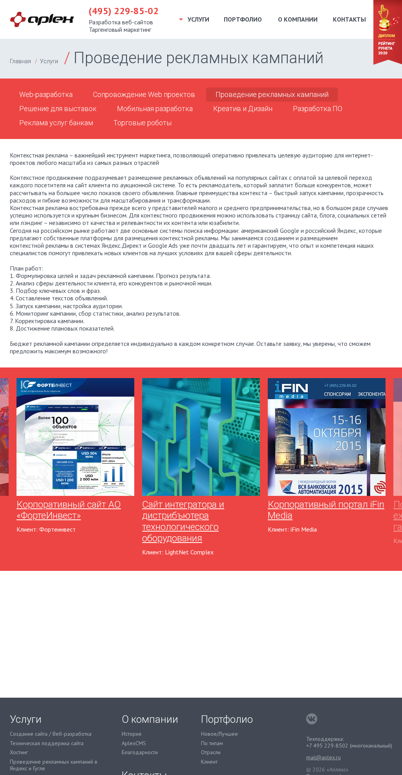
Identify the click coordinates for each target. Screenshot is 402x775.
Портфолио (243, 19)
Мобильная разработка (155, 108)
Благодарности (140, 752)
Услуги (49, 61)
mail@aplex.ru (323, 757)
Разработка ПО (317, 108)
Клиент (209, 762)
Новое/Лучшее (219, 734)
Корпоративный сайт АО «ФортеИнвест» (68, 510)
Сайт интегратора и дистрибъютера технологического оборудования (183, 521)
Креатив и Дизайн (242, 108)
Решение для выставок (58, 108)
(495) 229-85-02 (124, 11)
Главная (20, 61)
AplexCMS (134, 743)
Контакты (349, 19)
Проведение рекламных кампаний (272, 94)
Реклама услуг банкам (56, 123)
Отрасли (211, 752)
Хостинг (19, 752)
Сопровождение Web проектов (144, 94)
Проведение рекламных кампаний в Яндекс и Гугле (53, 765)
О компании (298, 19)
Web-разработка (46, 94)
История (131, 734)
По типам (212, 743)
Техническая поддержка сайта (47, 743)
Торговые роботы (142, 123)
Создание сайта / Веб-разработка (50, 734)
